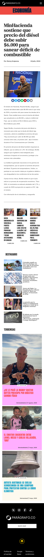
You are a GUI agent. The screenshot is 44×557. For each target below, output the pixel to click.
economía (22, 10)
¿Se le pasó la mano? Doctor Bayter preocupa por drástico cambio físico (18, 393)
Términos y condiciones (29, 552)
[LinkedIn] (18, 100)
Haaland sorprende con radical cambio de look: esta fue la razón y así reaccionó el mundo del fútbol (22, 228)
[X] (15, 100)
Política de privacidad (7, 552)
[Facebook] (12, 100)
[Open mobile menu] (41, 3)
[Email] (31, 100)
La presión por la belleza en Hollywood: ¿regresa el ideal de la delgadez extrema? (30, 304)
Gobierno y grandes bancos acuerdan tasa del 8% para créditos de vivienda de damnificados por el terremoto (35, 229)
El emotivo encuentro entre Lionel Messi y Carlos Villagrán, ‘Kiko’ (20, 437)
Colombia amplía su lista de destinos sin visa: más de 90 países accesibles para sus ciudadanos (31, 265)
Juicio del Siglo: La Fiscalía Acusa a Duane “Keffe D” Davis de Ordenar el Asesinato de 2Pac (31, 291)
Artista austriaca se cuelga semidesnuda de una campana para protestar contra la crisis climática (20, 487)
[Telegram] (28, 100)
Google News (19, 552)
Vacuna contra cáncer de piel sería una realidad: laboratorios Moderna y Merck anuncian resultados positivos (30, 278)
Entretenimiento (21, 403)
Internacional (24, 498)
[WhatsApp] (22, 100)
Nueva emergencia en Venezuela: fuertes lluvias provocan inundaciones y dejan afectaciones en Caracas (9, 229)
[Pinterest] (25, 100)
